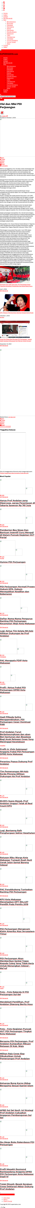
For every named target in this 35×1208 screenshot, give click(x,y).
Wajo (8, 44)
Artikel (5, 16)
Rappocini (10, 33)
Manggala (10, 30)
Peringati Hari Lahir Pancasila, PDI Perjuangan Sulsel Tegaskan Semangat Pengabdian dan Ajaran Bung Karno (16, 285)
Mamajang (10, 27)
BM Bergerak (7, 18)
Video (5, 47)
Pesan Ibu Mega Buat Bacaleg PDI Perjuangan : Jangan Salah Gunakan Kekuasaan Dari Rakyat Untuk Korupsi (16, 340)
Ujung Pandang (12, 40)
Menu (5, 1199)
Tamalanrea (11, 37)
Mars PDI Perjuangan (7, 1194)
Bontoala (10, 23)
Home (5, 13)
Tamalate (10, 39)
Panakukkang (11, 32)
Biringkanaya (11, 22)
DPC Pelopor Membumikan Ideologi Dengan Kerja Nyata (16, 312)
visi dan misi (11, 417)
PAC (4, 20)
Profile (5, 45)
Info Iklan (6, 1198)
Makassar (10, 25)
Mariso (9, 28)
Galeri (5, 15)
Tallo (8, 35)
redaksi (4, 116)
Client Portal (7, 1201)
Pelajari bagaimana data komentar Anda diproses (14, 473)
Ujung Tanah (11, 42)
